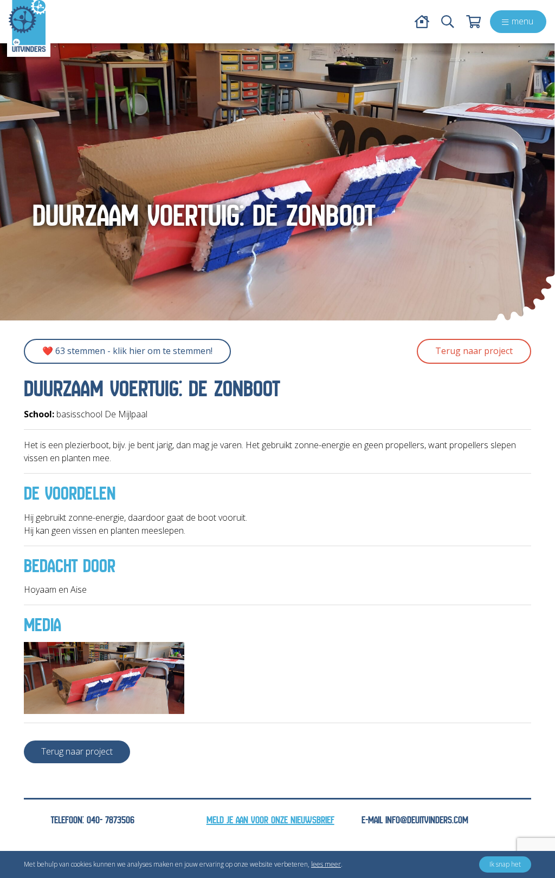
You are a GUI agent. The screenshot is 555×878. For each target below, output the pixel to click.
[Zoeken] (447, 21)
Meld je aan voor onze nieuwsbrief (270, 820)
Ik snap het (505, 864)
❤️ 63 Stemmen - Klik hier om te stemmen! (127, 351)
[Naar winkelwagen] (473, 21)
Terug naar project (474, 351)
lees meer (326, 864)
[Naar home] (27, 26)
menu (522, 21)
